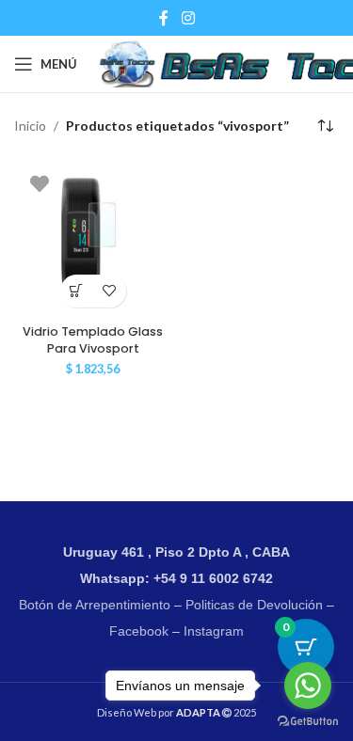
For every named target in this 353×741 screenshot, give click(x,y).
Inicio (30, 126)
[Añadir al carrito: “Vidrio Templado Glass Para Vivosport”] (76, 291)
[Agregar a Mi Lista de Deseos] (109, 291)
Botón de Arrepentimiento (94, 604)
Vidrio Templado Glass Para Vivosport (93, 339)
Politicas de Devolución (254, 604)
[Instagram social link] (188, 18)
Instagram (214, 631)
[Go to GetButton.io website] (308, 722)
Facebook (138, 631)
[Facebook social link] (163, 18)
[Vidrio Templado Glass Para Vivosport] (93, 238)
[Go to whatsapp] (307, 685)
